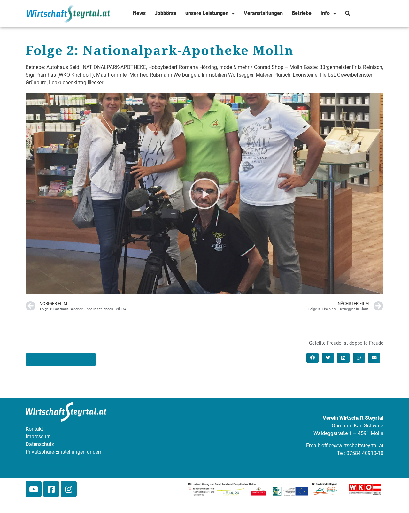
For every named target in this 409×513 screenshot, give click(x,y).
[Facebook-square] (51, 489)
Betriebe (302, 13)
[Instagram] (69, 489)
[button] (204, 194)
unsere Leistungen (206, 13)
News (139, 13)
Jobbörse (165, 13)
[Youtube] (34, 489)
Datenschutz (40, 444)
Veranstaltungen (263, 13)
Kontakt (34, 429)
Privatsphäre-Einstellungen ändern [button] (64, 452)
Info (325, 13)
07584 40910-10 (364, 453)
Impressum (38, 436)
